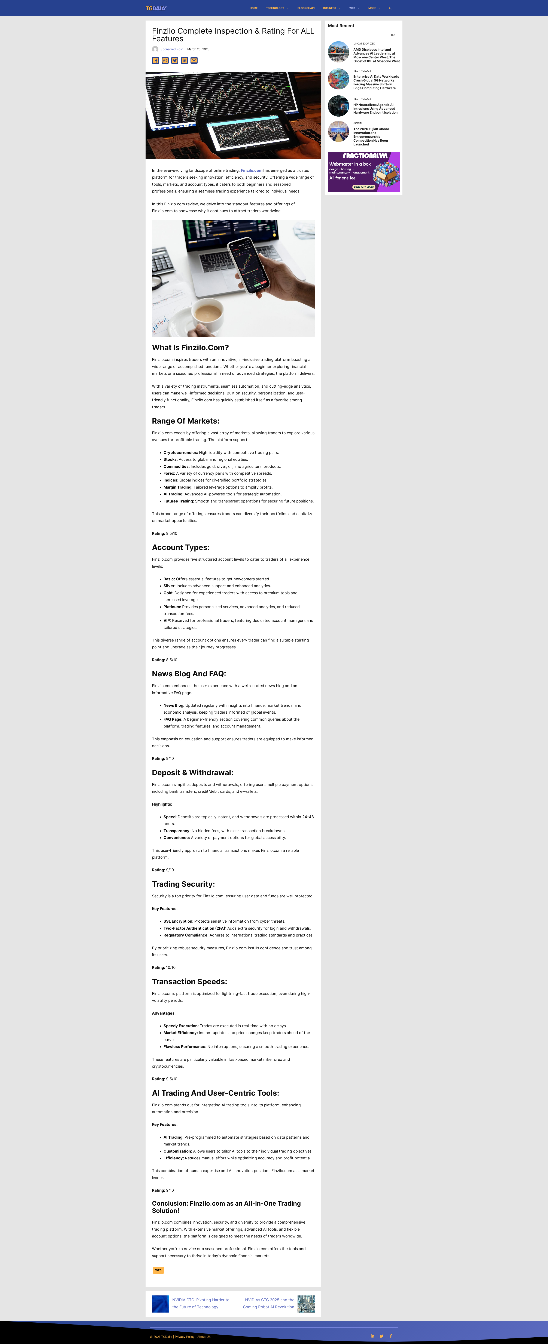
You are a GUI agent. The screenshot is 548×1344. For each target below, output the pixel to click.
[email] (194, 60)
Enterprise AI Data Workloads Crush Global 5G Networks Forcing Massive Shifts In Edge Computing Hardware (376, 82)
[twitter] (174, 60)
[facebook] (155, 60)
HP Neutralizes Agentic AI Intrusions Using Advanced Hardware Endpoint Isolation (375, 108)
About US (204, 1336)
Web (352, 8)
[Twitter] (382, 1336)
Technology (275, 8)
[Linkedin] (372, 1336)
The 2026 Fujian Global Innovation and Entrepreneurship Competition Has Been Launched (371, 136)
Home (254, 8)
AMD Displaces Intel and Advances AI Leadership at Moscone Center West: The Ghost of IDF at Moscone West (376, 55)
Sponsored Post (172, 49)
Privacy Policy (185, 1336)
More (372, 8)
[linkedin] (184, 60)
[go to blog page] (393, 35)
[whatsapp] (165, 60)
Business (329, 8)
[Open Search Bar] (390, 8)
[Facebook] (391, 1336)
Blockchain (306, 8)
